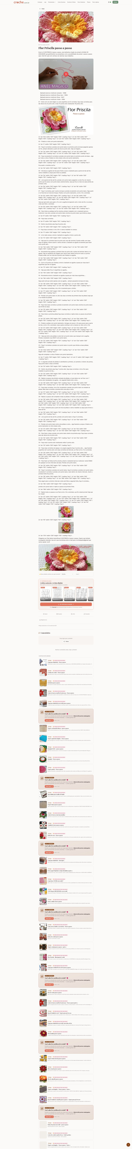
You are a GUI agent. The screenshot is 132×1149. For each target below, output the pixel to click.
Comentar (87, 614)
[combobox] (67, 574)
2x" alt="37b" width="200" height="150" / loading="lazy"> (55, 535)
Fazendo (60, 614)
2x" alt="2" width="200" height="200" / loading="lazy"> (54, 144)
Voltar (43, 8)
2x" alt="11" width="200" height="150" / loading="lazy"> (54, 232)
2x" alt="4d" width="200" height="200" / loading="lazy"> (55, 168)
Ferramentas (51, 2)
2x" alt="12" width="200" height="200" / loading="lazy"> (54, 238)
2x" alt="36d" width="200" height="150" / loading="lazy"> (55, 489)
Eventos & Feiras (71, 2)
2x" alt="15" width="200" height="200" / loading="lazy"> (54, 267)
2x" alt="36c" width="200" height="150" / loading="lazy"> (55, 484)
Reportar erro (44, 619)
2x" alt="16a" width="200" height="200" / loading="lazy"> (55, 278)
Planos (88, 2)
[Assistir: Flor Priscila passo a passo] (66, 74)
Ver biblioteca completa (66, 604)
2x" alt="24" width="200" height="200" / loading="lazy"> (55, 366)
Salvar (46, 614)
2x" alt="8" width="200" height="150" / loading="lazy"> (54, 216)
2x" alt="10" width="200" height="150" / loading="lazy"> (54, 227)
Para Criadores (81, 2)
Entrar (115, 2)
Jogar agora (48, 720)
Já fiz (73, 614)
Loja (45, 2)
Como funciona (61, 2)
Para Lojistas (95, 2)
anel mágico (53, 102)
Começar (40, 2)
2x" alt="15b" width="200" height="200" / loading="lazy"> (55, 272)
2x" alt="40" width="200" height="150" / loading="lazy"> (54, 520)
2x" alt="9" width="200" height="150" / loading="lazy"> (54, 221)
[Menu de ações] (128, 1145)
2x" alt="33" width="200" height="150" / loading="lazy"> (54, 445)
